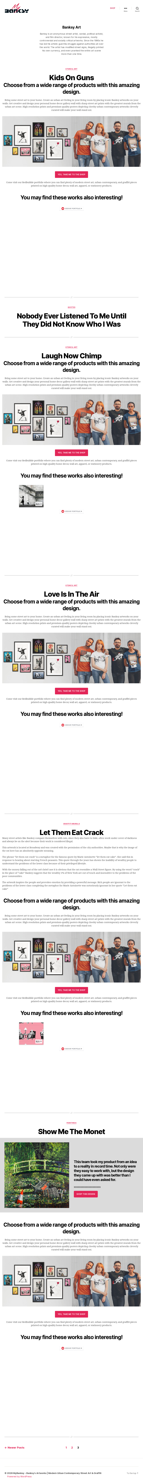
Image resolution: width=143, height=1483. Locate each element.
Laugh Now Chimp (71, 355)
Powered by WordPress (19, 1476)
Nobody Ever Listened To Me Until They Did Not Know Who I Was (71, 320)
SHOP (112, 8)
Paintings (72, 1123)
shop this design (86, 1194)
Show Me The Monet (71, 1131)
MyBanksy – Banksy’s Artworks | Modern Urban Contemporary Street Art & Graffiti (57, 1473)
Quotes (71, 307)
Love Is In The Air (71, 594)
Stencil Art (71, 69)
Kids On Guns (71, 77)
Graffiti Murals (71, 824)
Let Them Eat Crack (71, 832)
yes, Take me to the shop (71, 174)
